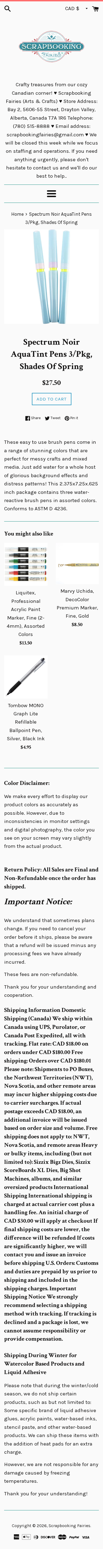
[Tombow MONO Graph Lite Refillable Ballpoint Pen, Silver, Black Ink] (26, 677)
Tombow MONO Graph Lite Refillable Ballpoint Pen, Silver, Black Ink (26, 722)
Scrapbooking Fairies (69, 1525)
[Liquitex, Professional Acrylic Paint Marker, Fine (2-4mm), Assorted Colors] (26, 564)
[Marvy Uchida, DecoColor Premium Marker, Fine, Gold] (77, 563)
